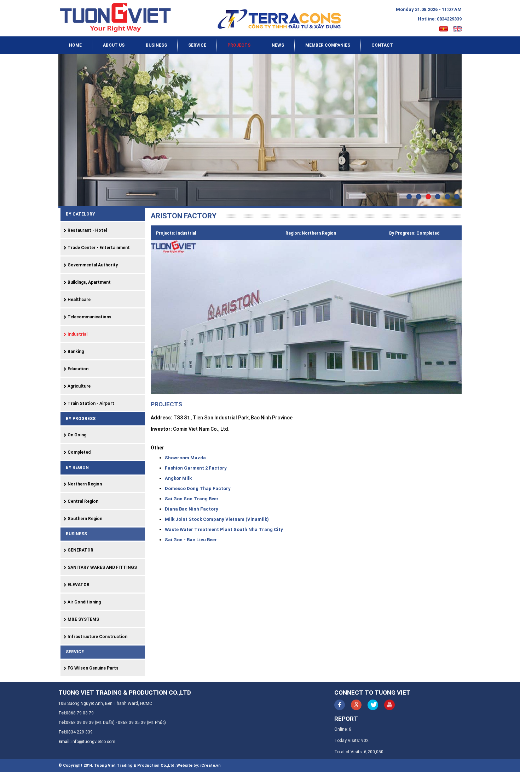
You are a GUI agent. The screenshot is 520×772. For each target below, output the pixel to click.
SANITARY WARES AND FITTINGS (102, 567)
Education (77, 368)
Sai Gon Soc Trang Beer (192, 498)
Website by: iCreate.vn (199, 765)
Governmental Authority (92, 265)
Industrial (77, 334)
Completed (79, 452)
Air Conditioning (84, 602)
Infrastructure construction (97, 636)
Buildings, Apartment (89, 282)
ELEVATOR (78, 584)
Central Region (82, 501)
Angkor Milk (178, 478)
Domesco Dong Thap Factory (198, 488)
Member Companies (327, 45)
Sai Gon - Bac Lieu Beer (191, 539)
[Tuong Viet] (118, 17)
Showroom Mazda (185, 457)
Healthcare (79, 299)
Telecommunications (89, 316)
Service (197, 45)
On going (76, 434)
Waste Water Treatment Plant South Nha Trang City (224, 529)
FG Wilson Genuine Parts (93, 668)
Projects (238, 45)
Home (75, 45)
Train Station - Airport (90, 403)
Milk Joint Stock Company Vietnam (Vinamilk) (217, 519)
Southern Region (84, 518)
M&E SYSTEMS (83, 619)
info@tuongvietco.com (93, 741)
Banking (75, 351)
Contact (382, 45)
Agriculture (79, 386)
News (278, 45)
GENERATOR (80, 550)
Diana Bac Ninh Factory (191, 509)
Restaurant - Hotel (87, 230)
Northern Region (84, 484)
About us (114, 45)
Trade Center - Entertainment (98, 247)
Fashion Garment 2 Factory (196, 468)
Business (156, 45)
